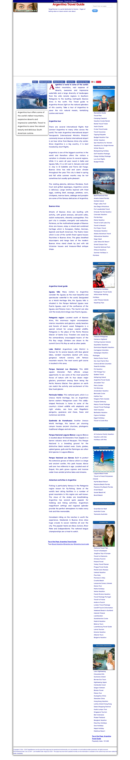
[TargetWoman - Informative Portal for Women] (29, 7)
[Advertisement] (65, 30)
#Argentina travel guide (81, 544)
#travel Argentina (57, 544)
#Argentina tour (68, 544)
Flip (94, 82)
